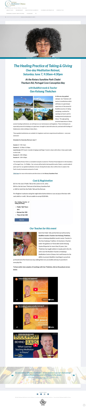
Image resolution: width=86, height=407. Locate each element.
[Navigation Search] (36, 14)
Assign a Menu (43, 392)
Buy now (21, 220)
